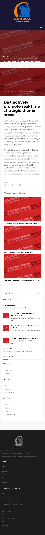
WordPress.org (10, 415)
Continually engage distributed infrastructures (22, 280)
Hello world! (7, 349)
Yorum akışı (8, 411)
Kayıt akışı (8, 408)
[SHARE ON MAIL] (19, 185)
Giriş (6, 405)
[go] (39, 293)
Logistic (29, 91)
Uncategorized (10, 392)
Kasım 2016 (8, 374)
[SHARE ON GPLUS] (12, 185)
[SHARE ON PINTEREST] (16, 185)
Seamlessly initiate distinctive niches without (21, 223)
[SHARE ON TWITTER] (5, 185)
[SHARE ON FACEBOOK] (8, 185)
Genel (7, 386)
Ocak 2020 (8, 370)
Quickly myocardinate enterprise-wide (18, 252)
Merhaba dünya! (9, 305)
